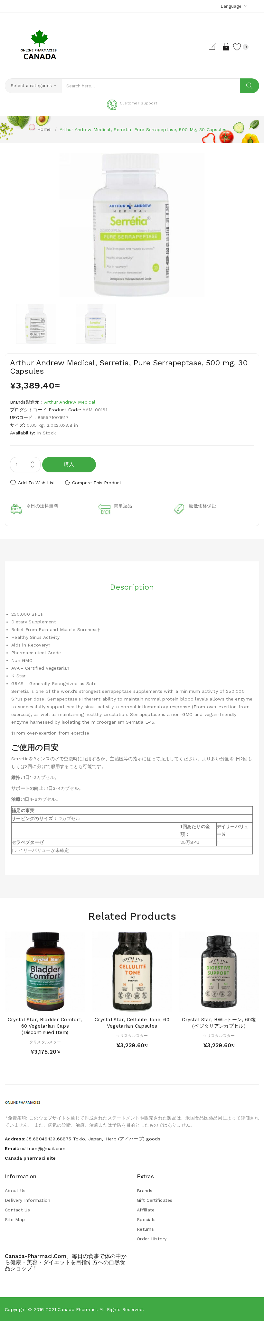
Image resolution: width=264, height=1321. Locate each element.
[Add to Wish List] (45, 1005)
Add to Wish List (36, 482)
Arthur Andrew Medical (69, 402)
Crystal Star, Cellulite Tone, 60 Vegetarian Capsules (132, 1023)
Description (132, 587)
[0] (237, 46)
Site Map (15, 1219)
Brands (145, 1190)
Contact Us (17, 1209)
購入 (69, 464)
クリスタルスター (45, 1042)
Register (215, 46)
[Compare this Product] (57, 1005)
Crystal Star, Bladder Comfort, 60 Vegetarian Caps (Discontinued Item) (45, 1026)
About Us (15, 1190)
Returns (145, 1229)
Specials (146, 1219)
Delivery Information (28, 1200)
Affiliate (146, 1209)
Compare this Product (96, 482)
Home (44, 129)
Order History (152, 1238)
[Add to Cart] (32, 1005)
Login (226, 46)
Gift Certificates (155, 1200)
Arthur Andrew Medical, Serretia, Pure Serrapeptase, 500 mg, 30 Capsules (143, 129)
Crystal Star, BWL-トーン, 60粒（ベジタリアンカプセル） (219, 1023)
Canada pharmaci (77, 1309)
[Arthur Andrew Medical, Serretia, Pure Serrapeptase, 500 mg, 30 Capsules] (36, 324)
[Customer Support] (132, 108)
